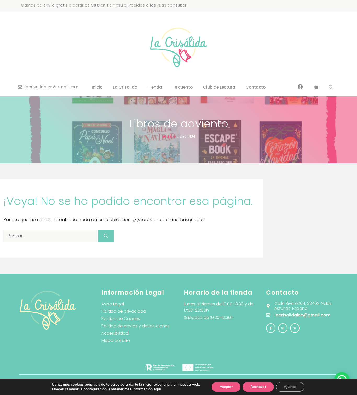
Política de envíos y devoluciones (135, 326)
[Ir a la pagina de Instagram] (270, 328)
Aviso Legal (112, 304)
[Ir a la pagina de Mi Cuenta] (300, 86)
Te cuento (182, 87)
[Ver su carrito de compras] (316, 87)
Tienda (155, 87)
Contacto (256, 87)
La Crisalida (125, 87)
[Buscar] (106, 236)
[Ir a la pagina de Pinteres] (295, 328)
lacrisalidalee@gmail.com (51, 87)
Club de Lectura (219, 87)
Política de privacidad (123, 311)
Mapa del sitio (115, 341)
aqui (157, 389)
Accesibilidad (115, 333)
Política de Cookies (120, 319)
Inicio (97, 87)
